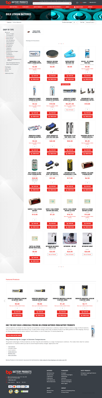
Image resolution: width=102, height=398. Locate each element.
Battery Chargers (10, 33)
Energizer (63, 373)
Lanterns (63, 378)
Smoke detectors (12, 351)
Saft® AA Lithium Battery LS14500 (87, 210)
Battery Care (50, 390)
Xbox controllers (12, 355)
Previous (5, 301)
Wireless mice (11, 353)
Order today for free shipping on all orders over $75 (53, 360)
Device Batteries (10, 37)
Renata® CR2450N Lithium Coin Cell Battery (52, 62)
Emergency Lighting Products (88, 373)
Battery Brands (9, 38)
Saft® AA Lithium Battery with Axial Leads (35, 247)
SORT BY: (82, 22)
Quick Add (36, 75)
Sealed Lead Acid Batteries (12, 64)
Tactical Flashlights (66, 381)
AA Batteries (9, 46)
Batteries (13, 6)
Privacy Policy (65, 392)
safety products (85, 370)
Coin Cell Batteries (10, 40)
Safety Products (38, 6)
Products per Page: (67, 22)
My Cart (24, 382)
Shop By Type (8, 30)
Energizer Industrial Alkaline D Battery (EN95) (84, 299)
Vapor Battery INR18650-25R (69, 62)
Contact (90, 6)
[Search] (70, 3)
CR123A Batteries (10, 41)
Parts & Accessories (66, 380)
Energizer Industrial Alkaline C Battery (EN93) (62, 299)
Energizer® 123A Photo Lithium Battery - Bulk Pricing (35, 62)
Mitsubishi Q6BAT (87, 246)
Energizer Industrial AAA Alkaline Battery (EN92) (40, 299)
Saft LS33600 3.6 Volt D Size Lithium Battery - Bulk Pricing (35, 173)
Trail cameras (11, 346)
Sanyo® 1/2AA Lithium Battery (35, 210)
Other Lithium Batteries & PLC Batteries (14, 60)
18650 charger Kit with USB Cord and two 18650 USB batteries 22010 (52, 136)
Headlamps (64, 376)
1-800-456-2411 (92, 2)
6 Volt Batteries (9, 35)
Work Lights (64, 383)
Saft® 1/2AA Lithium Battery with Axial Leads (52, 210)
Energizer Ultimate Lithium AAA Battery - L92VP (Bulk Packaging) (69, 99)
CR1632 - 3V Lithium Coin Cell (87, 62)
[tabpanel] (34, 32)
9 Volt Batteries (51, 380)
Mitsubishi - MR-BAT (70, 246)
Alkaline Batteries (10, 56)
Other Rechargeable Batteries (13, 62)
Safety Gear (8, 69)
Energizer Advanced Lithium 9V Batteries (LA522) (52, 99)
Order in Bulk (36, 79)
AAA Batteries (9, 45)
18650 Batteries (10, 43)
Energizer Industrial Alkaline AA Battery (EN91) (17, 299)
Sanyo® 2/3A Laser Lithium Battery (87, 173)
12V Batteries (9, 54)
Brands (7, 70)
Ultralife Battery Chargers (12, 51)
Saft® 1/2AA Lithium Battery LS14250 (69, 210)
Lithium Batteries (10, 57)
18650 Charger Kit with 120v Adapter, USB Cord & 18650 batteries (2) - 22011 (52, 173)
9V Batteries (9, 52)
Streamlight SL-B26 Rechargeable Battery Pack (87, 99)
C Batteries (8, 48)
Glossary (49, 392)
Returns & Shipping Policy (68, 390)
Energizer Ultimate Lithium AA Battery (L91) (35, 99)
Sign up (18, 382)
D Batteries (8, 49)
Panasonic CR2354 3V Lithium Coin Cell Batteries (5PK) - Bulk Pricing (87, 136)
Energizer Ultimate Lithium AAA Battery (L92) (35, 136)
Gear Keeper (84, 374)
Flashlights (25, 6)
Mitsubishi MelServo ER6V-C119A (52, 247)
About (67, 6)
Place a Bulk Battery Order (14, 335)
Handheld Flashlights (67, 374)
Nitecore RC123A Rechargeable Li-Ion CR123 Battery (70, 173)
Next (97, 301)
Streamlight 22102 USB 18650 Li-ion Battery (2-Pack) (70, 136)
